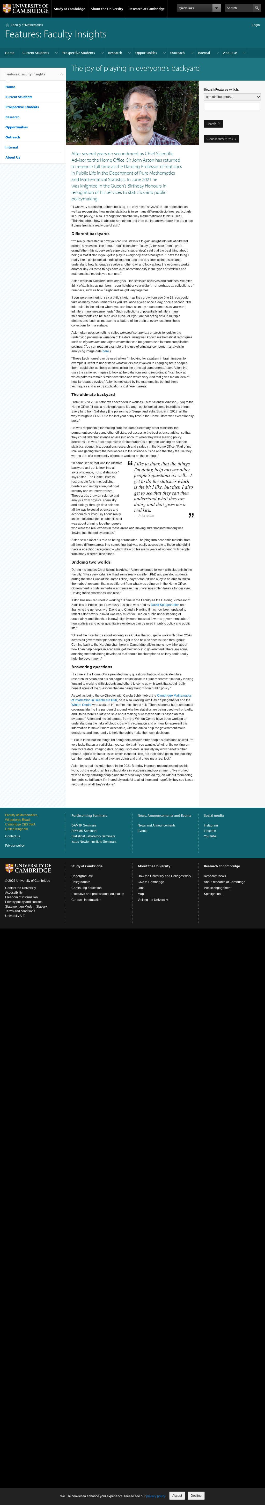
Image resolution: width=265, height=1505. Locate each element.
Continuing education (86, 888)
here (105, 351)
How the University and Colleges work (164, 876)
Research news (215, 876)
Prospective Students (78, 52)
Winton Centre (81, 705)
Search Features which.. (221, 89)
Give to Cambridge (151, 882)
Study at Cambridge (69, 8)
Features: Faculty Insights (25, 74)
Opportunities (146, 52)
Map (141, 894)
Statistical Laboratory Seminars (93, 836)
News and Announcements (156, 825)
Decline (196, 1496)
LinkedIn (210, 831)
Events (142, 831)
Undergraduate (82, 876)
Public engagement (217, 888)
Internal (204, 52)
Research (115, 52)
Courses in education (86, 900)
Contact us (12, 836)
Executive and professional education (97, 894)
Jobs (141, 888)
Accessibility (14, 892)
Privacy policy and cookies (23, 902)
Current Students (36, 52)
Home (9, 52)
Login (256, 25)
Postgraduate (80, 882)
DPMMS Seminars (84, 831)
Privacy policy (15, 845)
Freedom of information (21, 897)
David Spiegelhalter (165, 605)
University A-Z (15, 916)
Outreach (177, 52)
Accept (177, 1496)
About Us (230, 52)
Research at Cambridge (147, 8)
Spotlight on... (213, 894)
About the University (107, 8)
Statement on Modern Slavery (26, 906)
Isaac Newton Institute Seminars (93, 842)
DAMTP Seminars (84, 825)
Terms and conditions (20, 911)
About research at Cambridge (224, 882)
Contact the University (20, 888)
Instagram (211, 825)
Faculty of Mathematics (27, 25)
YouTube (210, 836)
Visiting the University (153, 900)
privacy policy (155, 1496)
